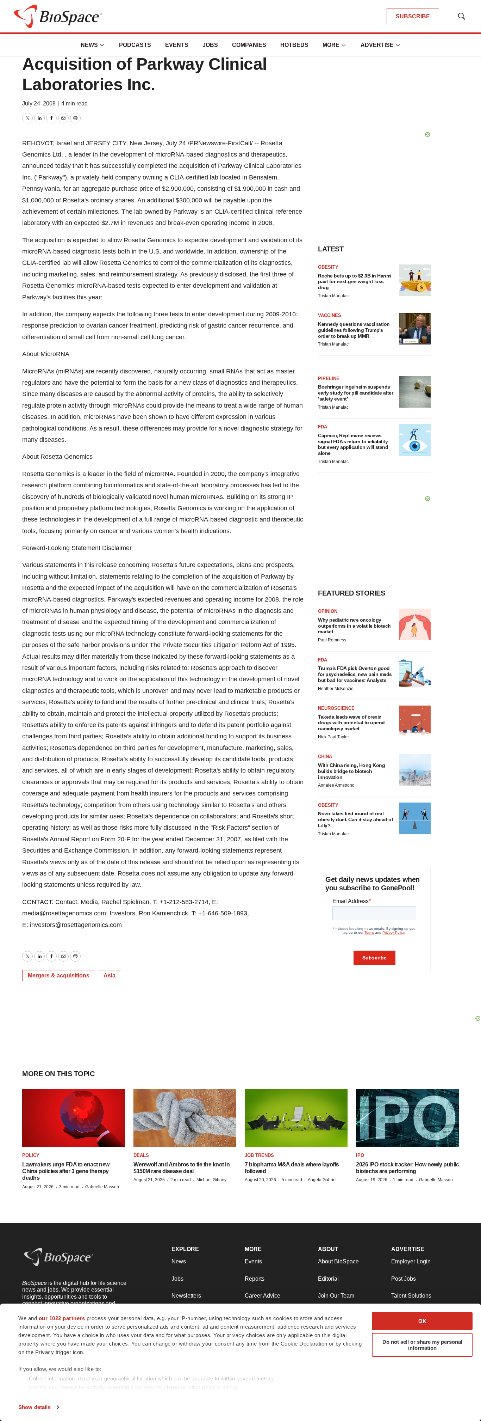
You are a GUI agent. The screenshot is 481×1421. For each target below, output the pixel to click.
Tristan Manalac (333, 295)
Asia (109, 975)
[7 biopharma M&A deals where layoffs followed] (296, 1118)
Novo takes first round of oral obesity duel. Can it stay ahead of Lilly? (355, 819)
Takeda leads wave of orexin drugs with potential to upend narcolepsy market (351, 723)
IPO (360, 1155)
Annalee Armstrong (336, 785)
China (325, 756)
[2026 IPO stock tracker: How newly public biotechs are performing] (407, 1118)
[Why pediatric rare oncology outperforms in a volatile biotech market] (415, 624)
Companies (249, 45)
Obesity (328, 267)
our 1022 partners (62, 1318)
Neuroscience (336, 708)
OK (422, 1321)
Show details (34, 1407)
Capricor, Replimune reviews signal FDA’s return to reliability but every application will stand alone (353, 444)
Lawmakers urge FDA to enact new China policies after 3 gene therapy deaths (66, 1171)
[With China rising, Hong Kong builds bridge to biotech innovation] (415, 770)
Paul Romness (332, 640)
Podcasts (135, 45)
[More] (102, 45)
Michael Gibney (211, 1179)
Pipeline (328, 378)
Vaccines (329, 315)
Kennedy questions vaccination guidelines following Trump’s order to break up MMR (354, 330)
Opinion (327, 611)
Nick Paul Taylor (333, 736)
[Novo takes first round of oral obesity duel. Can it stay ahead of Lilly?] (415, 818)
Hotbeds (294, 45)
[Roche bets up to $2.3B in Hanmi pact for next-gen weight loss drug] (415, 280)
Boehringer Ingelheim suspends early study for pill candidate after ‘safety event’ (355, 393)
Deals (141, 1155)
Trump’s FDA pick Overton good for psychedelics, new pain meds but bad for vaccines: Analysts (355, 674)
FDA (322, 426)
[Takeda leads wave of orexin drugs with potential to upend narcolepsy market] (415, 721)
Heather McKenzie (336, 688)
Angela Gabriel (322, 1179)
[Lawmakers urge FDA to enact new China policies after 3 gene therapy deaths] (73, 1118)
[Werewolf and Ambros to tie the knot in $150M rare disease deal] (184, 1118)
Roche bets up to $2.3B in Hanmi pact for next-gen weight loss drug (355, 282)
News (89, 45)
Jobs (210, 45)
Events (176, 45)
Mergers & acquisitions (58, 975)
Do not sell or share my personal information (422, 1345)
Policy (30, 1155)
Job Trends (259, 1155)
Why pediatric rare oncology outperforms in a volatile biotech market (354, 626)
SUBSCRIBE (413, 16)
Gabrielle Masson (102, 1186)
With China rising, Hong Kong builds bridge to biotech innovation (351, 771)
